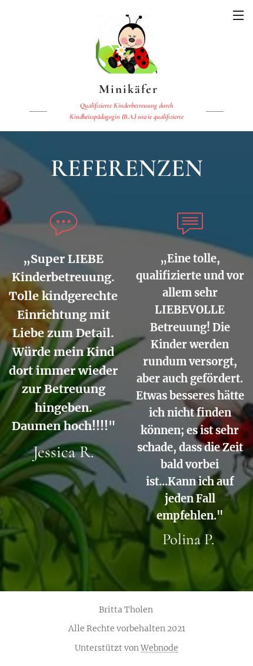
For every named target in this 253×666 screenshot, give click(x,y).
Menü (238, 14)
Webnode (159, 647)
